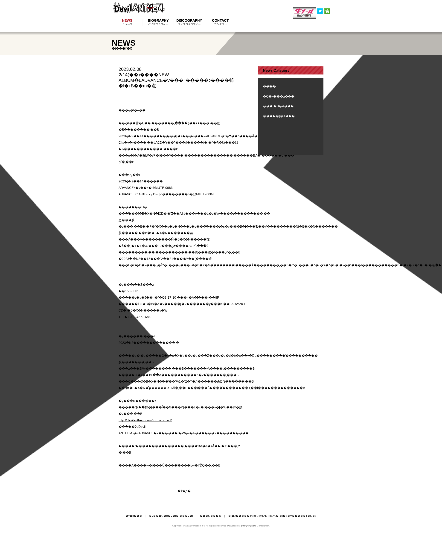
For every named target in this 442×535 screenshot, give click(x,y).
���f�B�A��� (278, 106)
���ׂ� (269, 86)
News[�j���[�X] (127, 22)
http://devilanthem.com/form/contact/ (145, 420)
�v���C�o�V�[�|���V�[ (171, 515)
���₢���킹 (210, 515)
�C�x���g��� (278, 96)
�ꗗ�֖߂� (184, 491)
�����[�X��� (279, 116)
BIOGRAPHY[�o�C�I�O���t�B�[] (158, 22)
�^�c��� (133, 515)
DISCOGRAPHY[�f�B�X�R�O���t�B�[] (189, 22)
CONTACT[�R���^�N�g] (220, 22)
